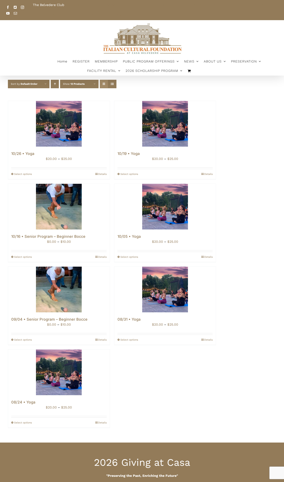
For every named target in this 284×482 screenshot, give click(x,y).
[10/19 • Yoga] (165, 124)
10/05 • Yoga (129, 236)
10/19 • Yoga (128, 153)
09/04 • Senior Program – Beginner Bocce (49, 319)
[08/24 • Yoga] (59, 372)
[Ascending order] (55, 84)
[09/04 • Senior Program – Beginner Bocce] (59, 289)
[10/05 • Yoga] (165, 206)
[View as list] (112, 84)
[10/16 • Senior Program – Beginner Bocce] (59, 206)
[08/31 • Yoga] (165, 289)
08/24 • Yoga (23, 402)
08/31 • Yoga (129, 319)
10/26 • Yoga (22, 153)
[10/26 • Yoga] (59, 124)
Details (102, 174)
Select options (23, 174)
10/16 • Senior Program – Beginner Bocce (48, 236)
